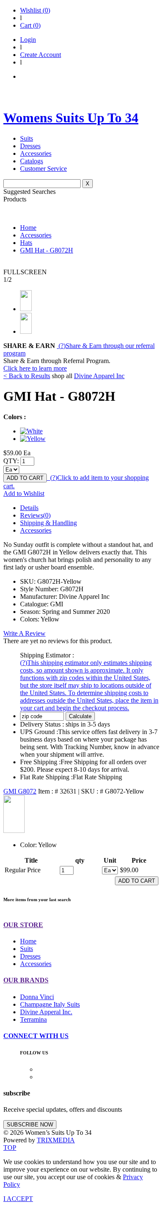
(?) (89, 685)
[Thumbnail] (31, 431)
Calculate (80, 716)
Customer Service (43, 168)
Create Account (40, 54)
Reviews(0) (35, 515)
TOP (9, 1147)
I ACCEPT (18, 1198)
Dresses (30, 145)
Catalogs (31, 161)
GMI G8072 (19, 791)
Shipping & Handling (48, 522)
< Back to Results (26, 375)
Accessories (35, 153)
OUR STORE (23, 924)
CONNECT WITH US (36, 1035)
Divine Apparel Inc (99, 375)
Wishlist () (35, 10)
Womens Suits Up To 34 (70, 117)
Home (28, 227)
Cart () (30, 25)
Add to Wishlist (23, 493)
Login (28, 39)
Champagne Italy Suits (50, 1004)
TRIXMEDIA (56, 1140)
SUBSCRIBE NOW (30, 1124)
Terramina (33, 1019)
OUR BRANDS (25, 980)
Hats (26, 242)
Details (29, 507)
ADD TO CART (25, 478)
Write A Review (24, 633)
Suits (26, 138)
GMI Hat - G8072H (46, 250)
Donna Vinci (37, 996)
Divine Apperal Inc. (46, 1011)
